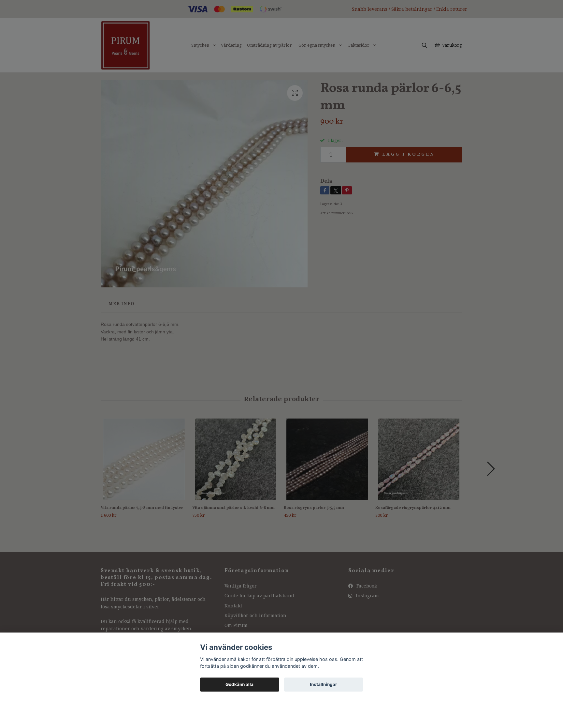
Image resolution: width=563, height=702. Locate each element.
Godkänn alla (239, 684)
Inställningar (323, 684)
